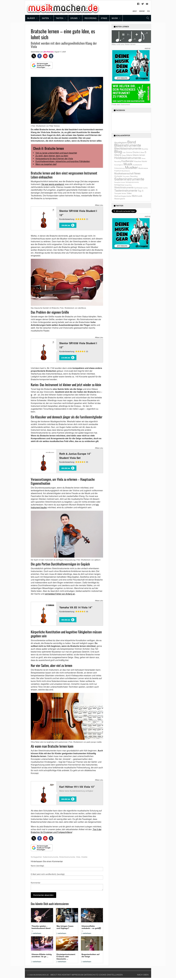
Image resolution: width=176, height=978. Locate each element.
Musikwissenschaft (124, 173)
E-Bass (141, 152)
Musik (115, 18)
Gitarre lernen (139, 155)
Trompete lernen (120, 193)
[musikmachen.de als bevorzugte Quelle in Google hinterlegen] (42, 66)
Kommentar (35, 882)
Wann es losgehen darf (45, 164)
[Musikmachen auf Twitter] (143, 4)
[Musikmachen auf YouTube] (147, 4)
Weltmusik (137, 195)
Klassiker (137, 161)
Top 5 (140, 190)
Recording (91, 18)
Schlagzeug (119, 184)
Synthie (145, 188)
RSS (148, 11)
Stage (104, 18)
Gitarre (129, 155)
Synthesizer (138, 187)
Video (129, 193)
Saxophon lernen (119, 182)
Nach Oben (143, 974)
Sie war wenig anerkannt (52, 184)
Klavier (144, 161)
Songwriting (128, 185)
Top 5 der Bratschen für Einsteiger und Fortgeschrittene (66, 831)
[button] (33, 56)
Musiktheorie (125, 171)
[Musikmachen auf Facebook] (138, 4)
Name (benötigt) (37, 865)
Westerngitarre (119, 198)
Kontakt (142, 11)
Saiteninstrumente (50, 856)
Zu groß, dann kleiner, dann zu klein (51, 155)
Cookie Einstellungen (111, 974)
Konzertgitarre (118, 165)
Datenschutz (91, 974)
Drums (74, 18)
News (137, 173)
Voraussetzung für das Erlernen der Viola (54, 158)
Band (131, 141)
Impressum (77, 974)
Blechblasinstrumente (127, 148)
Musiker (131, 167)
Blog (118, 151)
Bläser (31, 18)
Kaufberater (127, 161)
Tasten (59, 18)
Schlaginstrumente (132, 182)
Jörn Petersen (48, 52)
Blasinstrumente (127, 145)
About (135, 11)
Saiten (45, 18)
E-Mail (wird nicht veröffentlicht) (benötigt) (48, 874)
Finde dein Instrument (121, 104)
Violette (84, 856)
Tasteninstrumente (125, 190)
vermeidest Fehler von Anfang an (60, 593)
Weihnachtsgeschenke (122, 196)
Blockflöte (145, 149)
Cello (123, 152)
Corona (129, 152)
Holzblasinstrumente (127, 158)
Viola (78, 856)
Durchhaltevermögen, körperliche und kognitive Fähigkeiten (62, 161)
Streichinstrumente (67, 856)
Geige (124, 155)
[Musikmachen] (63, 7)
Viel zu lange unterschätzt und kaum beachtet (56, 152)
